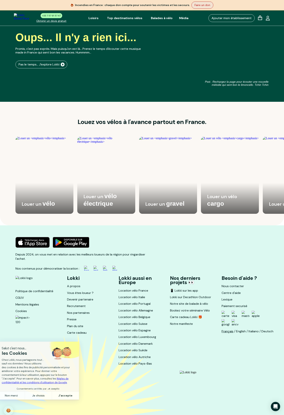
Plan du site (75, 326)
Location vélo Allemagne (136, 310)
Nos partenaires (78, 313)
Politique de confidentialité (34, 291)
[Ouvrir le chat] (275, 406)
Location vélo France (133, 291)
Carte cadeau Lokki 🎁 (186, 317)
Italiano (253, 331)
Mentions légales (27, 304)
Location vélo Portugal (135, 304)
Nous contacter (233, 286)
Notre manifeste (181, 324)
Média (183, 18)
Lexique (227, 299)
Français (227, 331)
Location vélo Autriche (135, 357)
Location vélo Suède (133, 350)
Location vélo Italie (132, 297)
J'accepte (72, 395)
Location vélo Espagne (135, 330)
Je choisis (44, 395)
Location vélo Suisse (133, 324)
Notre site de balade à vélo (189, 304)
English (241, 331)
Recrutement (76, 306)
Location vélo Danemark (136, 344)
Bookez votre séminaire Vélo (190, 310)
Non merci (17, 395)
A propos (73, 286)
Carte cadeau (77, 333)
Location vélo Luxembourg (137, 337)
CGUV (19, 298)
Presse (72, 319)
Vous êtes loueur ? (80, 293)
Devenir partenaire (80, 299)
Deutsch (267, 331)
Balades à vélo (162, 18)
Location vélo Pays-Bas (135, 364)
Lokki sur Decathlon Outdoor (190, 297)
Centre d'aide (231, 293)
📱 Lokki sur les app (184, 291)
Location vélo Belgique (134, 317)
